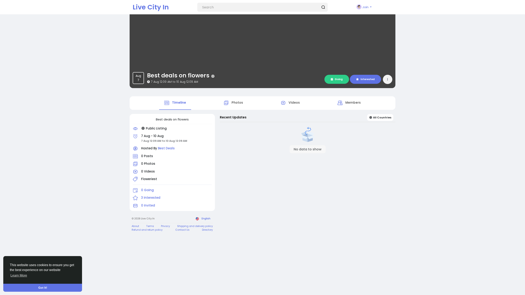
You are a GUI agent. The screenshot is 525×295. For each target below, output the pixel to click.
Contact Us (182, 229)
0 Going (147, 190)
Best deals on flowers (178, 75)
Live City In (151, 7)
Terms (150, 226)
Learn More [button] (18, 275)
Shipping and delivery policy (195, 226)
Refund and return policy (147, 229)
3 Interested (150, 197)
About (135, 226)
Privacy (165, 226)
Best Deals (166, 148)
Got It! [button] (42, 287)
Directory (207, 229)
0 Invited (148, 205)
